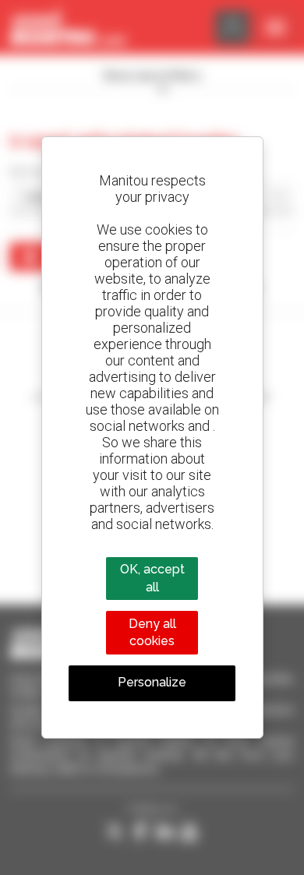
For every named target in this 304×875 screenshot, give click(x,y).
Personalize (152, 682)
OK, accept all (152, 578)
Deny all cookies (152, 632)
